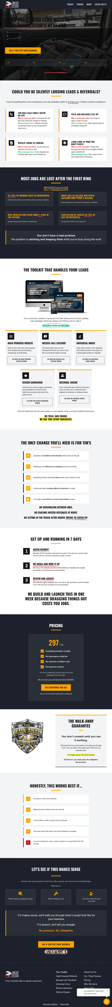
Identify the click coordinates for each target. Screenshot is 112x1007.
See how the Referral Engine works (74, 399)
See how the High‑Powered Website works (21, 359)
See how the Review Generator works (37, 401)
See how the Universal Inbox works (90, 359)
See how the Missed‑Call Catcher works (56, 359)
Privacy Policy (64, 1000)
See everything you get (56, 686)
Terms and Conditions (50, 1000)
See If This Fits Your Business (23, 50)
